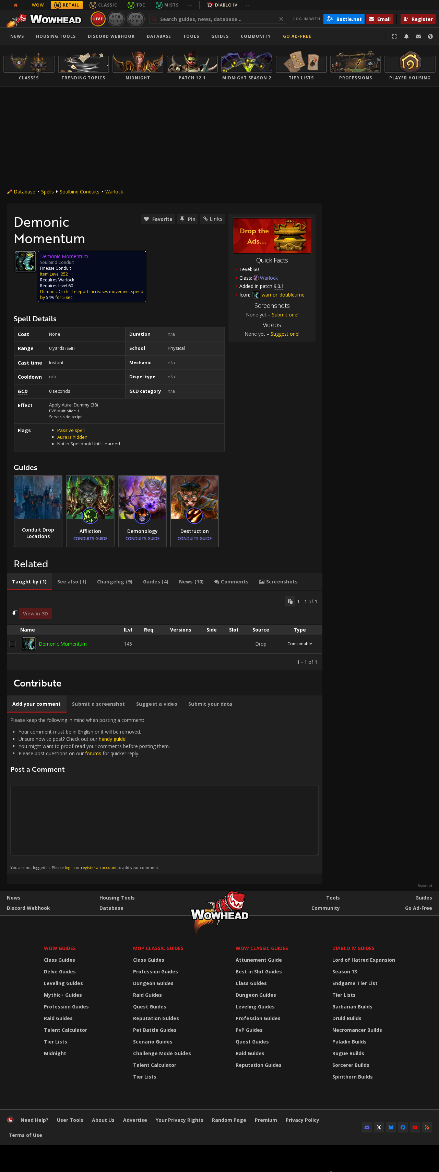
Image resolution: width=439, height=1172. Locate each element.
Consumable (299, 644)
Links (216, 218)
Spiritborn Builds (352, 1076)
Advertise (135, 1120)
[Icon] (25, 261)
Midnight (55, 1053)
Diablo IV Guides (353, 948)
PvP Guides (249, 1030)
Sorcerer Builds (350, 1065)
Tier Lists (55, 1041)
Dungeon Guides (153, 983)
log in (70, 867)
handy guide (112, 739)
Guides (220, 36)
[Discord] (367, 1127)
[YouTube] (415, 1127)
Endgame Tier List (355, 983)
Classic (107, 5)
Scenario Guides (153, 1041)
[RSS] (427, 1127)
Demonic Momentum (63, 643)
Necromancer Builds (357, 1030)
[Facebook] (403, 1127)
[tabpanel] (164, 630)
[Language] (430, 36)
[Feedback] (418, 36)
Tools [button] (191, 36)
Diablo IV (226, 5)
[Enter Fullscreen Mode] (394, 36)
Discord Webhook (111, 36)
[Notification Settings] (406, 36)
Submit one (284, 314)
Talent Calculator (65, 1030)
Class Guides (59, 960)
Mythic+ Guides (63, 995)
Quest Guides (149, 1006)
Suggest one (284, 334)
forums (93, 753)
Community (256, 36)
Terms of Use (25, 1135)
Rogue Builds (348, 1053)
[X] (379, 1127)
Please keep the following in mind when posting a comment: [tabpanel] (90, 793)
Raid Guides (58, 1018)
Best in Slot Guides (259, 971)
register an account (99, 867)
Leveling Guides (63, 983)
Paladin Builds (349, 1041)
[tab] (29, 581)
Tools (333, 897)
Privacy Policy (302, 1120)
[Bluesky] (391, 1127)
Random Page (229, 1120)
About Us (103, 1120)
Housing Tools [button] (56, 36)
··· (189, 5)
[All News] (15, 5)
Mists (171, 5)
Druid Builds (346, 1018)
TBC (140, 5)
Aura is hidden (72, 437)
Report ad (425, 886)
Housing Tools (117, 897)
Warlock (114, 191)
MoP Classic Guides (158, 948)
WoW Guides (60, 948)
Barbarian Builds (352, 1006)
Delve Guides (60, 971)
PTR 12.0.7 (135, 18)
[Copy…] (290, 601)
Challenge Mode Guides (162, 1053)
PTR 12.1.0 (116, 18)
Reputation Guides (156, 1018)
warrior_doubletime (282, 294)
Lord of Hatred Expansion (363, 960)
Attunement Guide (259, 960)
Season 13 (344, 971)
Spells (47, 191)
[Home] (45, 18)
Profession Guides (66, 1006)
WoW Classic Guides (262, 948)
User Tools (70, 1120)
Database (159, 36)
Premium (266, 1120)
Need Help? (34, 1120)
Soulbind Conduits (79, 191)
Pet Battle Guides (155, 1030)
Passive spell (71, 430)
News (17, 36)
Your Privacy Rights (179, 1120)
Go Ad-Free (297, 36)
